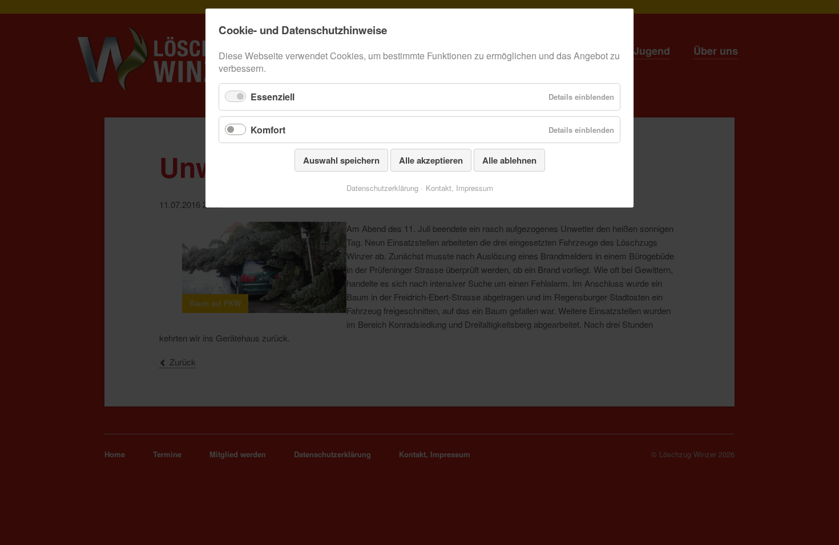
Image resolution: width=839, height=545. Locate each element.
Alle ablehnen (509, 160)
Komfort (268, 129)
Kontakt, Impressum (459, 187)
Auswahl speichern (341, 160)
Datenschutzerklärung (382, 187)
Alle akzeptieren (431, 160)
